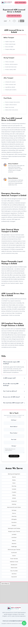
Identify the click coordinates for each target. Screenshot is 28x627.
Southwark (14, 552)
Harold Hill (14, 576)
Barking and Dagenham (14, 474)
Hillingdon (14, 519)
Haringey (14, 510)
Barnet (14, 477)
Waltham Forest (14, 561)
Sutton (14, 555)
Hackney (14, 504)
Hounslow (14, 522)
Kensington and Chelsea (14, 528)
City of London (14, 570)
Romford (14, 573)
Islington (14, 525)
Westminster (14, 567)
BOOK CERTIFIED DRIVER (14, 15)
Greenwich (14, 501)
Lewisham (14, 537)
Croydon (14, 492)
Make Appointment (20, 2)
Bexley (14, 480)
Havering (14, 516)
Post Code (14, 439)
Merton (14, 540)
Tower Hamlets (14, 558)
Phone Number (14, 433)
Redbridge (14, 546)
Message (14, 446)
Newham (14, 543)
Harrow (14, 513)
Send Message (14, 456)
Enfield (14, 498)
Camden (14, 489)
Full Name (14, 420)
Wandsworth (14, 564)
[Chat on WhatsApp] (24, 623)
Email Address (14, 426)
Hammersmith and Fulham (14, 507)
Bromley (14, 486)
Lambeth (14, 534)
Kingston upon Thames (14, 531)
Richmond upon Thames (14, 549)
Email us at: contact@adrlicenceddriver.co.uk (14, 621)
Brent (14, 483)
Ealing (14, 495)
